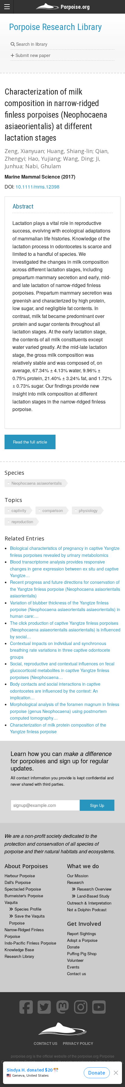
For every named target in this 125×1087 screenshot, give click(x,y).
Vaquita (11, 902)
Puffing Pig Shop (81, 953)
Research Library (19, 956)
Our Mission (77, 875)
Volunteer (75, 960)
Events (73, 967)
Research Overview (94, 889)
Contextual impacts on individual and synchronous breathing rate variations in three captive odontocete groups (60, 650)
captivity (19, 510)
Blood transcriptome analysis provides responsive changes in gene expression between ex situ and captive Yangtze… (64, 568)
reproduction (22, 521)
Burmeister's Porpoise (24, 895)
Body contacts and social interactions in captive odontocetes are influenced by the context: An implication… (55, 691)
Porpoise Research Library (55, 27)
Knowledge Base (19, 949)
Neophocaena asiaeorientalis (37, 483)
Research (75, 882)
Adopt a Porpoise (82, 940)
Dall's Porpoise (18, 882)
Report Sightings (81, 933)
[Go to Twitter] (44, 1007)
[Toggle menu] (7, 7)
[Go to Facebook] (26, 1007)
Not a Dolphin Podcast (86, 909)
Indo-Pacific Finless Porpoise (30, 943)
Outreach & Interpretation (89, 903)
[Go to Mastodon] (62, 1007)
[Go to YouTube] (98, 1007)
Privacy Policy (78, 1043)
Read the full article (30, 442)
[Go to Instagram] (80, 1007)
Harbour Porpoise (20, 875)
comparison (52, 510)
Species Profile (28, 909)
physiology (88, 510)
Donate (73, 947)
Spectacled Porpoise (23, 889)
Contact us (76, 973)
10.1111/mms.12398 (37, 186)
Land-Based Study (93, 896)
